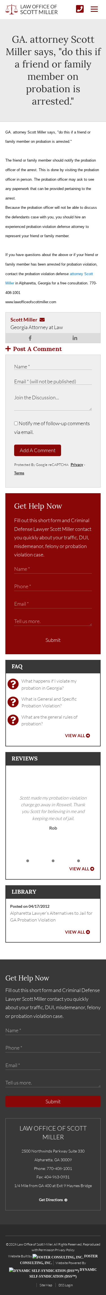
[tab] (27, 861)
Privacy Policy (65, 1250)
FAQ (17, 666)
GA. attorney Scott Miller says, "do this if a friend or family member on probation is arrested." (53, 70)
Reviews (25, 758)
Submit (53, 640)
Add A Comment (37, 450)
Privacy (77, 464)
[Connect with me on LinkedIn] (75, 338)
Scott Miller (23, 319)
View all (75, 735)
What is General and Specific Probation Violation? (49, 702)
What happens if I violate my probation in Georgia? (49, 684)
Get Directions (51, 1199)
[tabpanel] (53, 812)
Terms (19, 473)
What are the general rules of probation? (49, 720)
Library (24, 891)
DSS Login (66, 1285)
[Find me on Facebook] (30, 338)
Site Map (46, 1285)
